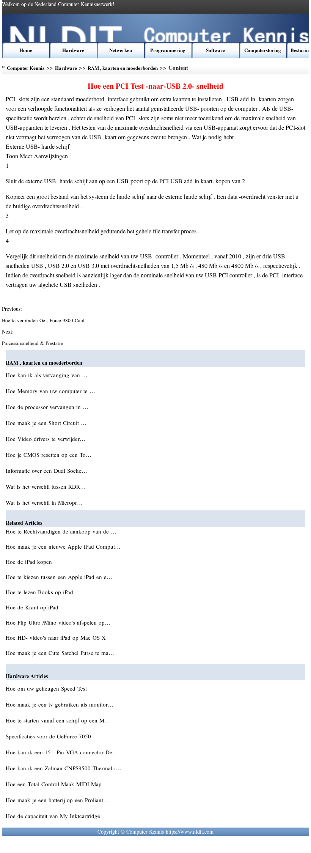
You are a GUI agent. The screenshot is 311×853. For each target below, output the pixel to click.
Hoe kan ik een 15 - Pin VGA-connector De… (62, 752)
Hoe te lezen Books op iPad (40, 592)
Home (25, 50)
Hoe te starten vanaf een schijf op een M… (58, 720)
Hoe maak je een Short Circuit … (46, 422)
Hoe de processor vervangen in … (47, 407)
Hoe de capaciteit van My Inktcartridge (54, 816)
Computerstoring (262, 50)
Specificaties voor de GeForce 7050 (49, 736)
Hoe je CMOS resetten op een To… (48, 454)
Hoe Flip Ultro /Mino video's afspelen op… (58, 622)
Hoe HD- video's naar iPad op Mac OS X (57, 637)
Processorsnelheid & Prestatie (33, 343)
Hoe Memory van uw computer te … (50, 391)
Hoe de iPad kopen (30, 561)
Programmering (167, 50)
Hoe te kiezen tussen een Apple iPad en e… (59, 577)
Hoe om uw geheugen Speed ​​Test (47, 688)
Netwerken (120, 50)
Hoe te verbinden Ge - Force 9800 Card (44, 320)
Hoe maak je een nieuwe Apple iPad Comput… (63, 546)
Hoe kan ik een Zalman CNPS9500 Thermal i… (63, 768)
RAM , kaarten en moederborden (123, 67)
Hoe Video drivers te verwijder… (45, 438)
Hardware (73, 50)
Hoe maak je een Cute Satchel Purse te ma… (60, 652)
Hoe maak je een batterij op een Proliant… (57, 800)
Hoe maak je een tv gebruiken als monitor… (59, 704)
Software (215, 50)
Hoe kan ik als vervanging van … (47, 375)
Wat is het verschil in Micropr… (44, 502)
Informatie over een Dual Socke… (46, 470)
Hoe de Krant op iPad (33, 607)
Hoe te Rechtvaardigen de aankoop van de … (61, 531)
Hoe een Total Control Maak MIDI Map (55, 784)
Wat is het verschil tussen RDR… (46, 486)
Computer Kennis (25, 67)
